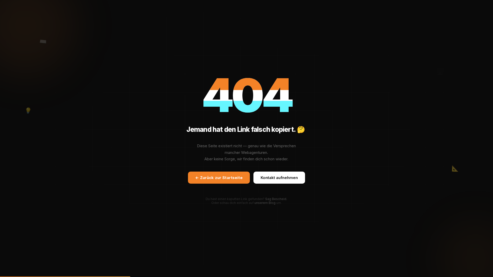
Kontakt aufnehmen (279, 177)
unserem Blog (265, 203)
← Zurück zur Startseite (218, 177)
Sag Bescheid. (276, 199)
